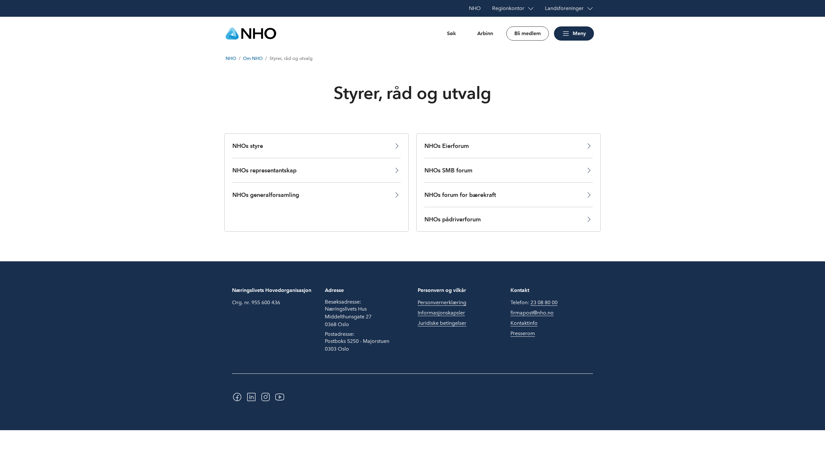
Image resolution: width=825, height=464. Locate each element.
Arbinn (485, 33)
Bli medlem (527, 33)
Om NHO (253, 58)
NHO (231, 58)
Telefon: (534, 302)
